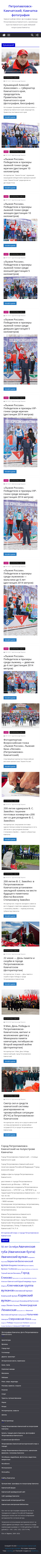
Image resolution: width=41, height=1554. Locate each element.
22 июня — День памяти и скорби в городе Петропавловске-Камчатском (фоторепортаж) (19, 964)
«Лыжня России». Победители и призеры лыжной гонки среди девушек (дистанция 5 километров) (18, 325)
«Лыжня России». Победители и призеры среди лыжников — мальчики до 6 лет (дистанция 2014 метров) (18, 576)
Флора (4, 1406)
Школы (4, 1415)
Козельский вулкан (9, 1296)
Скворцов (16, 1326)
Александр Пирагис (20, 81)
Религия (5, 1390)
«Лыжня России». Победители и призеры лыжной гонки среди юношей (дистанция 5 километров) (18, 268)
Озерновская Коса (19, 1319)
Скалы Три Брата (6, 1326)
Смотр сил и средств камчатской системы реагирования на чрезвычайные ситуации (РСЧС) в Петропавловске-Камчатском (19, 1111)
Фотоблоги (6, 1464)
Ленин (9, 1305)
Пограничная (18, 1323)
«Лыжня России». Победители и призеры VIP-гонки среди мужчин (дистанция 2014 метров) (20, 410)
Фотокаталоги (7, 1468)
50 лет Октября (9, 1246)
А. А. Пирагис (7, 1533)
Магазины (5, 1373)
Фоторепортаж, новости (11, 77)
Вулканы (5, 1344)
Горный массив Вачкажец (11, 1273)
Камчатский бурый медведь (19, 1281)
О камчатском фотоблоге (11, 1440)
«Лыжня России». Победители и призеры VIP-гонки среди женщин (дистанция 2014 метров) (20, 492)
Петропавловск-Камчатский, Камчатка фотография (20, 10)
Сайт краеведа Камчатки (10, 1496)
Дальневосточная (18, 1278)
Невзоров (4, 1319)
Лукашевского (21, 1310)
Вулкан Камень (29, 1265)
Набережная (22, 1315)
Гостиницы (6, 1352)
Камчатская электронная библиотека (15, 1504)
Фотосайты (6, 1472)
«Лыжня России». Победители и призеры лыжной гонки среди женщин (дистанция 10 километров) (18, 210)
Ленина (16, 1305)
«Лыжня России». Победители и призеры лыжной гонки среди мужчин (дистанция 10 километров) (18, 165)
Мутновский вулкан (9, 1315)
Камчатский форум (8, 1488)
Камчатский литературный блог (13, 1500)
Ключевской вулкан (23, 1290)
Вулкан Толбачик (9, 1269)
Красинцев (15, 1301)
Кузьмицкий (25, 1301)
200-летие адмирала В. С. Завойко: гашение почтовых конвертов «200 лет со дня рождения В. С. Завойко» (19, 814)
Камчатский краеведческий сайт (13, 1492)
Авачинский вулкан (14, 1257)
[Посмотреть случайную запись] (37, 35)
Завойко (34, 1278)
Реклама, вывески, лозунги (11, 1386)
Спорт (6, 151)
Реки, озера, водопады (10, 1381)
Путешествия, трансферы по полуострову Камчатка (20, 1484)
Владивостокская (16, 1265)
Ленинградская (28, 1305)
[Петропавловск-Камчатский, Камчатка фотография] (4, 35)
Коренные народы (8, 1369)
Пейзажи (5, 1377)
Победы (10, 1322)
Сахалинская (32, 1323)
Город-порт (6, 1348)
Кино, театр (6, 1365)
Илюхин (4, 1281)
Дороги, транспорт (8, 1357)
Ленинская (8, 1310)
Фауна (4, 1402)
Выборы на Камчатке (32, 1269)
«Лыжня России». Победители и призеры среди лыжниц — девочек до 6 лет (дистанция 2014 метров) (19, 662)
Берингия (12, 1261)
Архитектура (6, 1340)
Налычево (32, 1314)
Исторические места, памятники (13, 1361)
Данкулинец (27, 1278)
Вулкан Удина (21, 1269)
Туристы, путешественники (11, 1398)
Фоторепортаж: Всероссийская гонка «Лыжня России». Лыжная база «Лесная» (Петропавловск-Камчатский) (19, 747)
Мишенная (29, 1310)
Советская (25, 1326)
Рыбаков (26, 1323)
